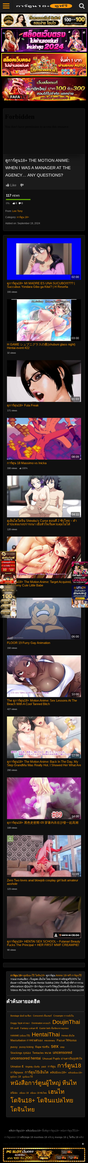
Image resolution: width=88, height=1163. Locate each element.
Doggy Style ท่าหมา (20, 1023)
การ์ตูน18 (69, 1065)
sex (55, 1046)
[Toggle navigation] (6, 6)
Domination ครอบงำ (41, 1023)
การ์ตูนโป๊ (76, 975)
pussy (14, 1047)
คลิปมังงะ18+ (58, 1072)
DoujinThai (66, 1022)
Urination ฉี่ (17, 1066)
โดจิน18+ (40, 975)
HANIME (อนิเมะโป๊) (20, 1035)
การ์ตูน (52, 1066)
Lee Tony (17, 211)
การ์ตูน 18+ (23, 217)
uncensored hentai (25, 1058)
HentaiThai (46, 1034)
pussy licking (26, 1047)
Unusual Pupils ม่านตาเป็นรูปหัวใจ (62, 1058)
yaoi (43, 1066)
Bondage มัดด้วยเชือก (20, 1016)
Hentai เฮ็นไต (67, 1035)
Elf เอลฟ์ (14, 1028)
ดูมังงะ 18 (15, 1076)
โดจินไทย (22, 1109)
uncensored (62, 1053)
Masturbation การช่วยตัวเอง (26, 1040)
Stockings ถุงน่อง (20, 1053)
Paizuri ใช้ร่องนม (67, 1040)
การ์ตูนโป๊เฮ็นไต (37, 1072)
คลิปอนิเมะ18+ (75, 1072)
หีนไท (69, 1083)
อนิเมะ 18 (24, 1093)
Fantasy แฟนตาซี (29, 1028)
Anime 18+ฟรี (63, 975)
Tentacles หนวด (41, 1053)
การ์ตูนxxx (16, 1072)
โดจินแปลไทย (55, 1100)
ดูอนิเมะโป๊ (29, 975)
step (62, 1047)
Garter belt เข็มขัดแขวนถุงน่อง (54, 1028)
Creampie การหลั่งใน (63, 1016)
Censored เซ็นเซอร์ (42, 1016)
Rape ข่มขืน (42, 1047)
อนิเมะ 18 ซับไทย (38, 1093)
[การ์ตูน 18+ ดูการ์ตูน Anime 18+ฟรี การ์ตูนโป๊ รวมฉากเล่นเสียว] (44, 6)
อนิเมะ (14, 1092)
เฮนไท (56, 1091)
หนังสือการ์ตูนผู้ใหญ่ (35, 1083)
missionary (49, 1040)
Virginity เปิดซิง (32, 1066)
